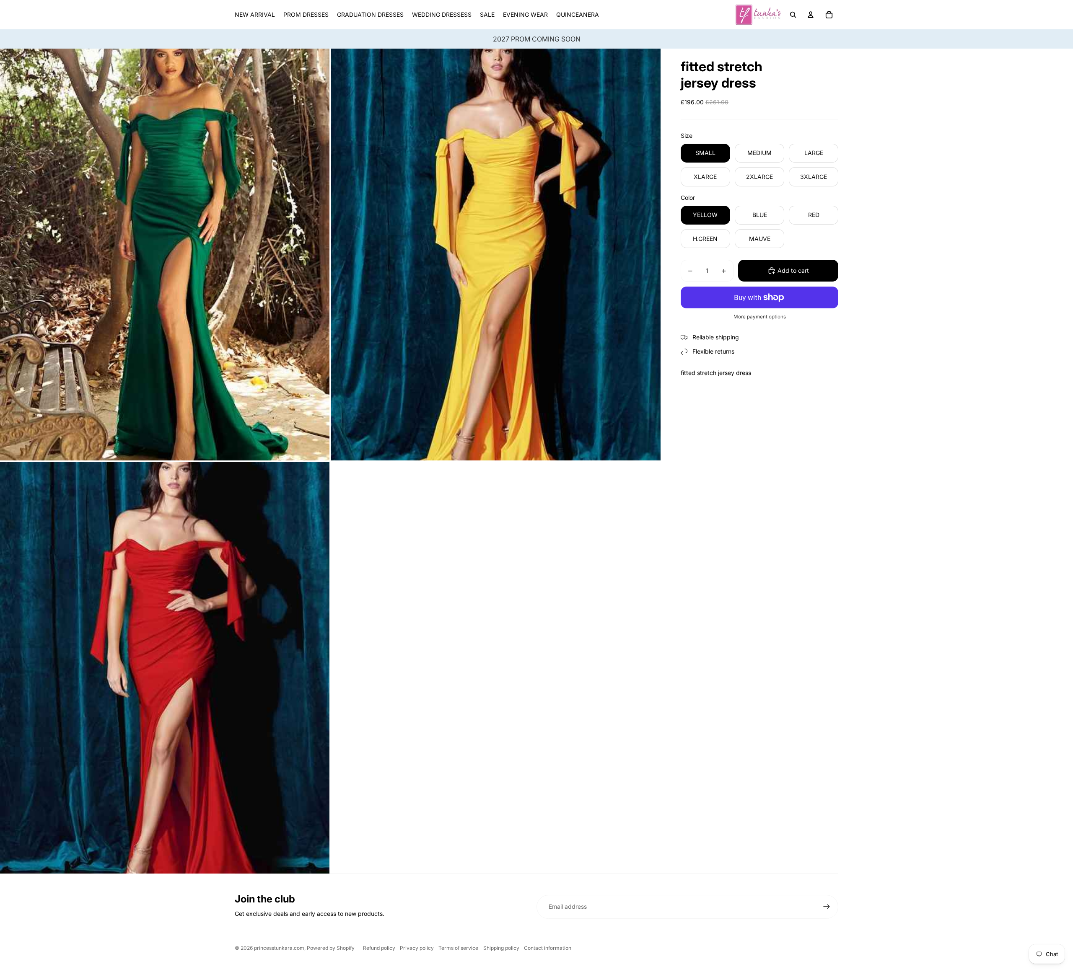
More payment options (759, 317)
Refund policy (379, 948)
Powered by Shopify (331, 948)
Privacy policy (417, 948)
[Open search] (793, 14)
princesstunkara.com (279, 948)
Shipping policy (501, 948)
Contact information (547, 948)
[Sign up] (827, 907)
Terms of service (458, 948)
